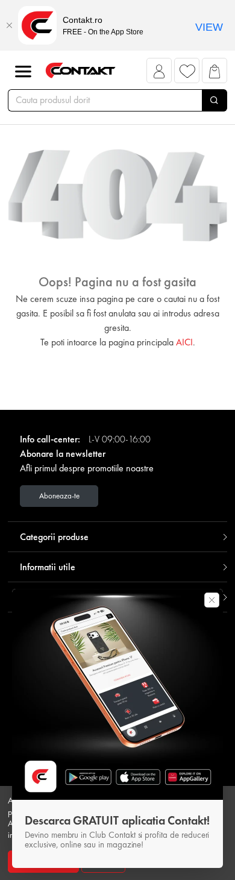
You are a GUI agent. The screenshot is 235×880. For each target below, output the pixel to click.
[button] (159, 74)
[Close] (9, 25)
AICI (184, 342)
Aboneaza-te (59, 496)
